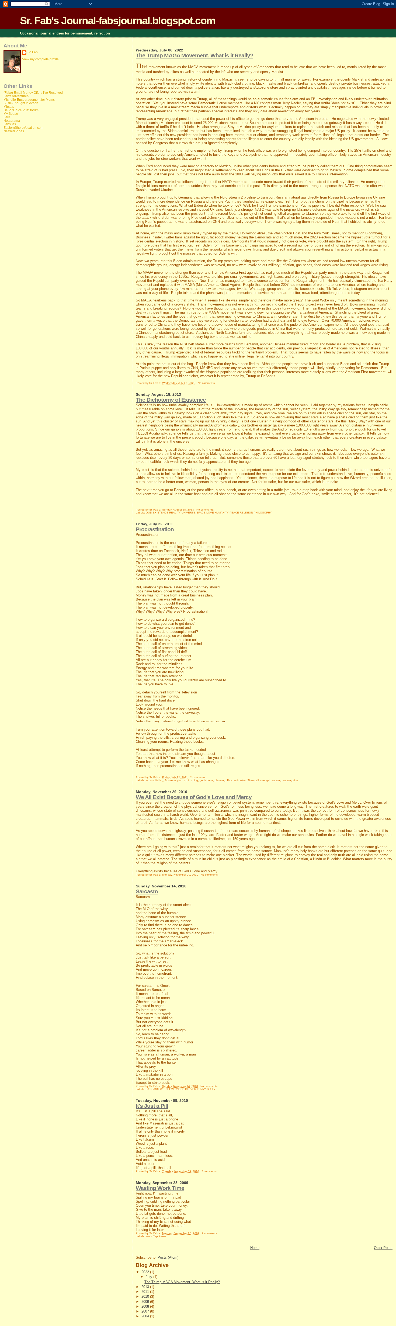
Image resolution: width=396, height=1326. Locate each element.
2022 (145, 1272)
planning (220, 780)
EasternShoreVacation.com (23, 127)
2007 (145, 1311)
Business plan (173, 780)
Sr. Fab (32, 52)
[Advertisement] (25, 222)
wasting (277, 780)
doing (194, 780)
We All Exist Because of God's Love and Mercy (194, 797)
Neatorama (12, 120)
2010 (145, 1296)
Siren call (253, 780)
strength (265, 780)
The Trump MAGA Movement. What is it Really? (194, 55)
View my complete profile (40, 59)
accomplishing (154, 780)
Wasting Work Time (160, 1188)
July (149, 1277)
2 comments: (198, 777)
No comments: (207, 382)
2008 (145, 1306)
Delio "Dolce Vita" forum (21, 110)
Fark (7, 117)
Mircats (9, 106)
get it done (206, 780)
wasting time (290, 780)
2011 (145, 1292)
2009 (145, 1302)
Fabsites (10, 124)
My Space (11, 113)
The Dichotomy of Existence (171, 400)
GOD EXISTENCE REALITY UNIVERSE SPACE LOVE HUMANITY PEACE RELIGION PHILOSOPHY (209, 512)
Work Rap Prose (156, 1236)
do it (186, 780)
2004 (145, 1316)
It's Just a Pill (152, 1106)
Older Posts (383, 1248)
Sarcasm (147, 891)
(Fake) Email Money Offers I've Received (33, 92)
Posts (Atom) (168, 1257)
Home (254, 1248)
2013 (145, 1287)
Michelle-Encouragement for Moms (29, 99)
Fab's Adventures (16, 96)
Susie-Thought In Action (21, 103)
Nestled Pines (14, 131)
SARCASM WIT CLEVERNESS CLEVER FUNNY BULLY (181, 1089)
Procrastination (155, 529)
